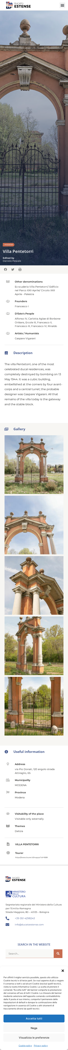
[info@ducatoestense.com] (7, 924)
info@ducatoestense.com (29, 924)
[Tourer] (8, 853)
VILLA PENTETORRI (27, 844)
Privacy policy (41, 1045)
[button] (63, 970)
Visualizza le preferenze (34, 1037)
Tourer (19, 853)
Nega (34, 1028)
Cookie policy (25, 1045)
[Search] (58, 953)
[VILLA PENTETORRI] (8, 844)
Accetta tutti (34, 1018)
